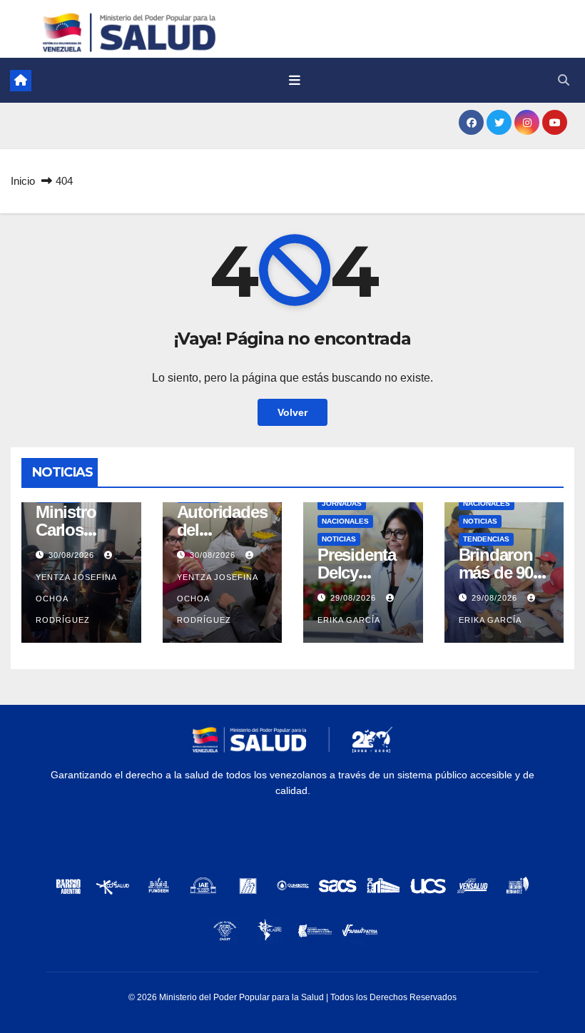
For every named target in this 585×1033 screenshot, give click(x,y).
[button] (563, 80)
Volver (292, 412)
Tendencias (486, 539)
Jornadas (342, 503)
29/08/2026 (354, 598)
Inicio (23, 181)
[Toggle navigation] (294, 80)
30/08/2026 (73, 555)
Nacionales (345, 521)
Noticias (339, 539)
